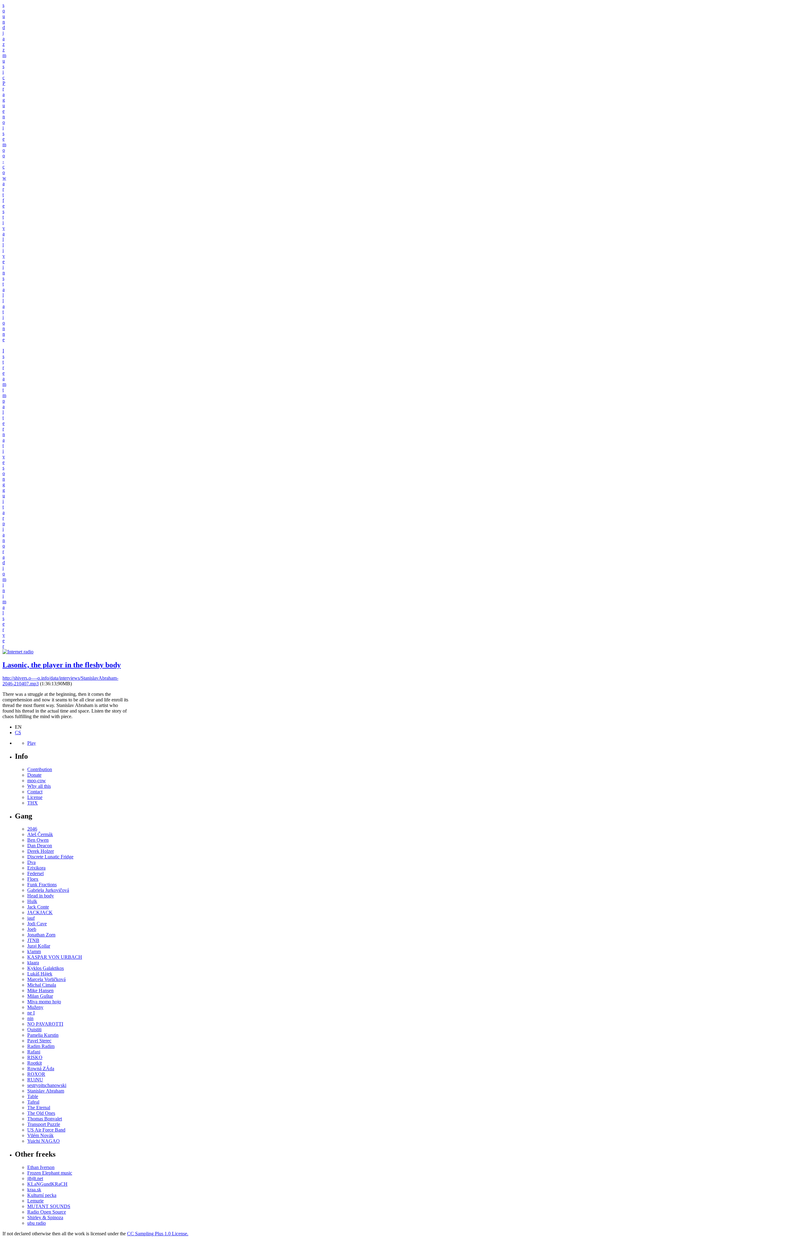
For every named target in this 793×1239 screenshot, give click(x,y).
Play (31, 743)
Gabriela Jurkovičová (48, 890)
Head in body (40, 895)
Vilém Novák (40, 1135)
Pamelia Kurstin (43, 1035)
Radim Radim (41, 1046)
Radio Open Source (46, 1212)
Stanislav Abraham (45, 1090)
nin (30, 1018)
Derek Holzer (40, 851)
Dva (31, 862)
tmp (4, 395)
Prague (3, 97)
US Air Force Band (46, 1129)
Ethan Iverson (41, 1167)
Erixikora (36, 867)
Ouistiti (34, 1029)
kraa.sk (34, 1189)
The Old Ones (41, 1113)
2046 (32, 828)
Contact (34, 791)
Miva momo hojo (44, 1001)
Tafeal (33, 1102)
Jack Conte (38, 907)
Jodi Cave (37, 923)
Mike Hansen (40, 990)
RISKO (34, 1057)
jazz (3, 41)
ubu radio (36, 1223)
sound (3, 16)
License (34, 797)
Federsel (35, 873)
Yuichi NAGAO (43, 1141)
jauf (31, 918)
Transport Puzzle (43, 1124)
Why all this (39, 786)
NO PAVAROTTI (45, 1024)
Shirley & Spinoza (45, 1217)
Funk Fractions (42, 884)
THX (32, 802)
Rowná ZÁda (40, 1068)
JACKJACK (40, 912)
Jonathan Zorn (41, 934)
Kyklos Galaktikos (45, 968)
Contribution (39, 769)
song (3, 476)
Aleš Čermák (40, 834)
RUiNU (35, 1079)
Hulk (32, 901)
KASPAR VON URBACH (54, 957)
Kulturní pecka (41, 1195)
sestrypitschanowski (46, 1085)
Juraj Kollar (38, 946)
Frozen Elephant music (49, 1173)
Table (32, 1096)
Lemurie (35, 1200)
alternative (3, 434)
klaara (33, 962)
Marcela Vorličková (46, 979)
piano (3, 534)
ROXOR (36, 1074)
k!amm (34, 951)
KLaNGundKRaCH (47, 1184)
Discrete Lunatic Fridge (50, 856)
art (3, 189)
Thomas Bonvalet (44, 1118)
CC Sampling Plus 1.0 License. (157, 1233)
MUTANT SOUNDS (48, 1206)
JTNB (33, 940)
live (3, 253)
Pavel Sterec (39, 1040)
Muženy (35, 1007)
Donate (34, 775)
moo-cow (36, 780)
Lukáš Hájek (39, 973)
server (3, 632)
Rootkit (34, 1063)
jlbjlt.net (35, 1178)
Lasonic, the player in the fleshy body (61, 665)
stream (4, 370)
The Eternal (38, 1107)
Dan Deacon (39, 845)
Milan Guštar (40, 996)
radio (3, 562)
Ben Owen (38, 840)
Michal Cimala (41, 985)
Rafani (33, 1051)
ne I (31, 1012)
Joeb (31, 929)
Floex (32, 879)
